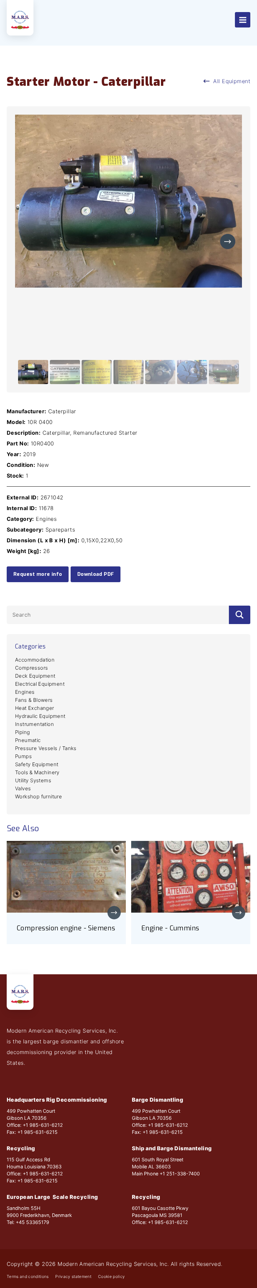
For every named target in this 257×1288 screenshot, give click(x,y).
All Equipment (231, 81)
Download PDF (95, 574)
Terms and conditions (28, 1277)
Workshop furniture (38, 796)
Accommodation (35, 660)
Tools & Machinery (37, 772)
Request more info (37, 574)
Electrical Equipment (40, 684)
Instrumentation (34, 724)
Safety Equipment (36, 764)
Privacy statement (73, 1277)
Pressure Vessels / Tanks (46, 748)
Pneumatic (28, 740)
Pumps (23, 756)
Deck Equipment (35, 676)
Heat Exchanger (34, 708)
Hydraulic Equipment (40, 716)
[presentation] (227, 241)
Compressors (31, 668)
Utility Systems (33, 780)
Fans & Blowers (34, 700)
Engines (25, 692)
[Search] (239, 615)
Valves (23, 788)
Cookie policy (111, 1277)
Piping (22, 732)
